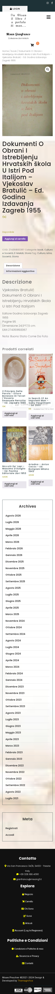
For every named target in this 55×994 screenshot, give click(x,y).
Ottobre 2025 (14, 574)
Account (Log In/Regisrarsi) (28, 930)
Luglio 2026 (12, 522)
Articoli (28, 923)
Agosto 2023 (13, 713)
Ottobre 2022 (14, 778)
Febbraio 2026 (14, 548)
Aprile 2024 (12, 660)
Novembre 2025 (15, 568)
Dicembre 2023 (15, 686)
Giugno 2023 (13, 726)
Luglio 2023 (12, 719)
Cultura (41, 253)
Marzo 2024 (12, 666)
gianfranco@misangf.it (29, 879)
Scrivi (29, 916)
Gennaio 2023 (14, 758)
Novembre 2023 (15, 693)
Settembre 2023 (15, 706)
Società (6, 256)
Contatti (28, 963)
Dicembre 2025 (15, 561)
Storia (28, 253)
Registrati (12, 828)
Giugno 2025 (13, 601)
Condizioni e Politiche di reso (28, 948)
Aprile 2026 (12, 535)
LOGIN (16, 9)
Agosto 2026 (13, 515)
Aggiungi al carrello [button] (10, 414)
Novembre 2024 (15, 620)
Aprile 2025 (12, 607)
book (14, 51)
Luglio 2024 (12, 647)
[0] (32, 45)
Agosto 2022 (13, 791)
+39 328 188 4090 (29, 874)
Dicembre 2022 (15, 765)
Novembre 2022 (15, 772)
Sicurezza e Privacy (29, 956)
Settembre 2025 (15, 581)
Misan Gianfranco (18, 34)
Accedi (10, 834)
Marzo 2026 (12, 542)
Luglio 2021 (12, 798)
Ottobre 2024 (14, 627)
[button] (47, 69)
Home (5, 51)
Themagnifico (25, 980)
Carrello (29, 901)
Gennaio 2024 (14, 680)
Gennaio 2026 (14, 555)
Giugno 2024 (13, 653)
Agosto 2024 (13, 640)
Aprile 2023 (12, 739)
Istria (49, 253)
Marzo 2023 (12, 745)
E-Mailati (19, 253)
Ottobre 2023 (14, 699)
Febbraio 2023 (14, 752)
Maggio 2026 (13, 528)
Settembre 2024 (15, 634)
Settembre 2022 (15, 785)
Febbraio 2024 (14, 673)
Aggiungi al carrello (15, 238)
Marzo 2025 (12, 614)
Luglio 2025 (12, 594)
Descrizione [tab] (13, 265)
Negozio (28, 894)
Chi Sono (29, 908)
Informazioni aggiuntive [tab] (20, 271)
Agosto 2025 (13, 588)
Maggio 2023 (13, 732)
